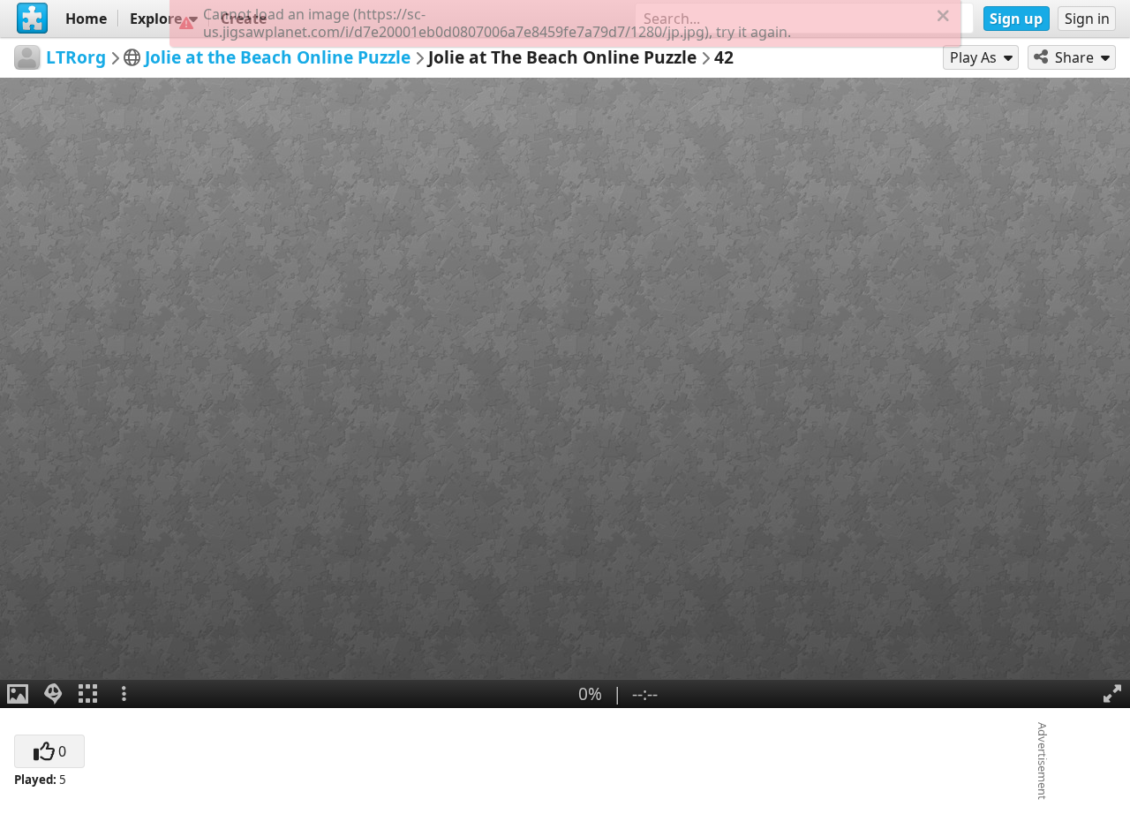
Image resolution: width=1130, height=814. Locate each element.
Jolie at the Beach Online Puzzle (278, 57)
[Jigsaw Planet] (32, 18)
